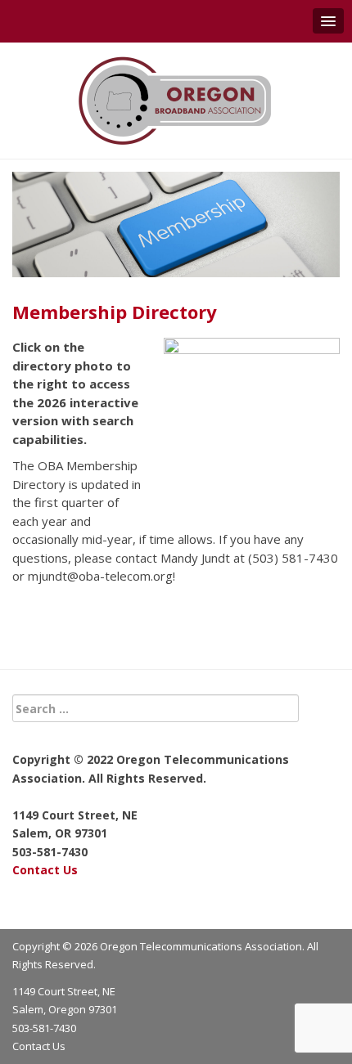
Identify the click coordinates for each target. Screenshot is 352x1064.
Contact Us (45, 870)
